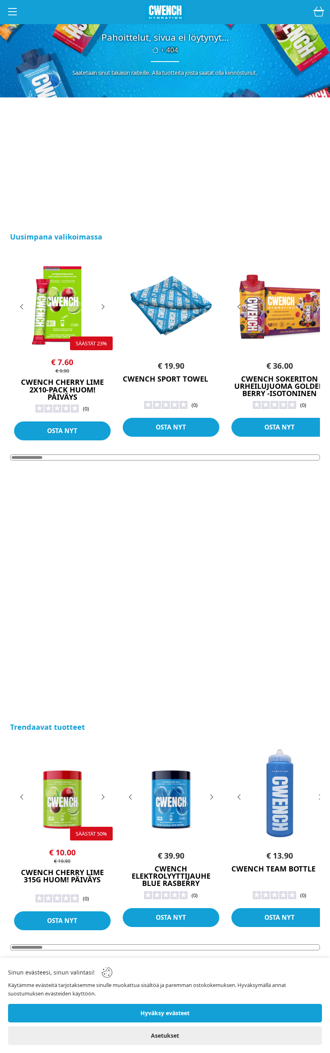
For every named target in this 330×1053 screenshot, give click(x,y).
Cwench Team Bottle (273, 868)
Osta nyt (62, 431)
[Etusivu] (155, 50)
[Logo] (165, 12)
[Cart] (319, 12)
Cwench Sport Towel (165, 378)
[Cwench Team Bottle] (279, 794)
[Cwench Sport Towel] (171, 304)
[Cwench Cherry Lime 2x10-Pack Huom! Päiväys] (62, 304)
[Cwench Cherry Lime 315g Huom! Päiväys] (62, 794)
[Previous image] (22, 307)
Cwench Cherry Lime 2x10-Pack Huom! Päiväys (62, 389)
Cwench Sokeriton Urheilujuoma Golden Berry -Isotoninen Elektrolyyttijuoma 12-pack (280, 393)
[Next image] (103, 307)
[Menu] (12, 13)
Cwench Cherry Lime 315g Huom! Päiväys (62, 876)
